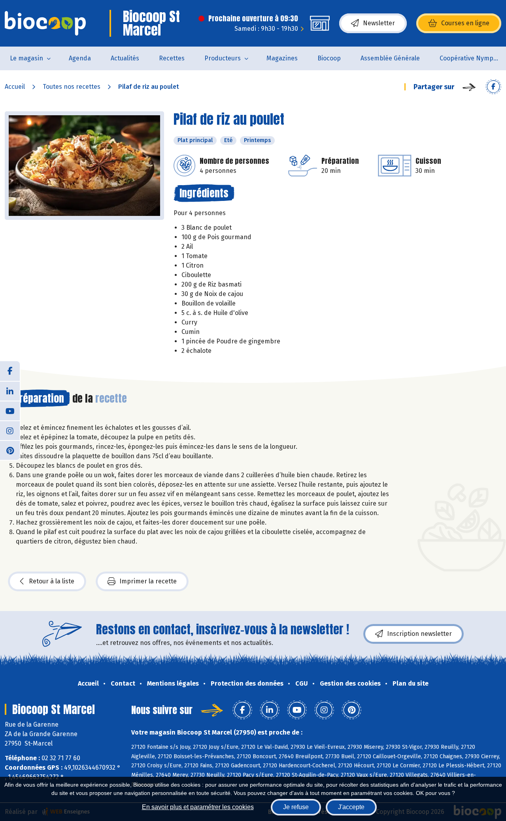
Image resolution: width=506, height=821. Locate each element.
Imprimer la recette (148, 581)
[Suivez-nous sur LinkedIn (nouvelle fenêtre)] (10, 391)
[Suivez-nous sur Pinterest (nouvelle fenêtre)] (10, 450)
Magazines (282, 58)
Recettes (172, 58)
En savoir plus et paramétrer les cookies (198, 807)
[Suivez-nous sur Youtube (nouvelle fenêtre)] (10, 410)
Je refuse (296, 807)
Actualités (125, 58)
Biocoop (329, 58)
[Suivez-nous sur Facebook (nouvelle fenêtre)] (10, 371)
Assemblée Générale (390, 58)
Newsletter (379, 23)
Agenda (80, 58)
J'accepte (351, 807)
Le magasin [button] (26, 58)
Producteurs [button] (222, 58)
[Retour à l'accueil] (45, 23)
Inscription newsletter (419, 633)
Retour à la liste (51, 581)
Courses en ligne (465, 23)
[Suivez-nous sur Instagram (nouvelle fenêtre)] (10, 430)
